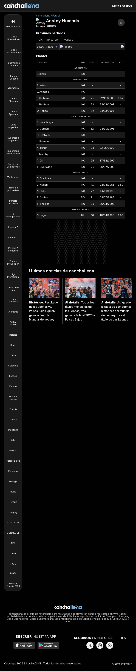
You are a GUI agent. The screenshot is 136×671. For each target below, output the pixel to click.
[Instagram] (99, 645)
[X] (90, 645)
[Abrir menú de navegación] (13, 21)
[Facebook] (109, 645)
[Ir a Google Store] (48, 645)
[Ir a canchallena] (21, 5)
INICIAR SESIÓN (122, 6)
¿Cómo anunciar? (122, 663)
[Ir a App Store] (24, 645)
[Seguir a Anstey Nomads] (121, 22)
